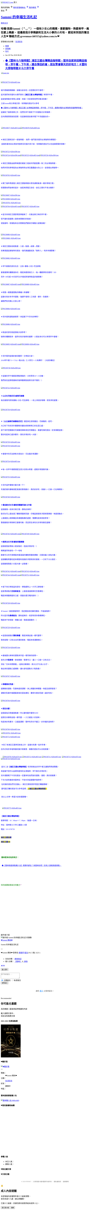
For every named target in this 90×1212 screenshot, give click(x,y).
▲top (3, 965)
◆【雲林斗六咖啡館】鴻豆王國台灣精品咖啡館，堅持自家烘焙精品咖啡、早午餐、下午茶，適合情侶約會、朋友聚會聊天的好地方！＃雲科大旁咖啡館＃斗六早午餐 (46, 64)
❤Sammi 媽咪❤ (7, 940)
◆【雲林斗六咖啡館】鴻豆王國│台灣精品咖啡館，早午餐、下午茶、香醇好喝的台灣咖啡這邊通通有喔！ (42, 108)
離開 (12, 1207)
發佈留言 (4, 983)
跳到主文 (4, 23)
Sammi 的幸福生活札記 (19, 17)
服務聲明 (66, 1181)
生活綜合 (18, 42)
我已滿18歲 (5, 1207)
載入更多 (4, 969)
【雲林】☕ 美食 (21, 961)
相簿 (7, 46)
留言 (26, 953)
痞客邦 (21, 953)
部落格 (8, 49)
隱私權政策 (57, 1181)
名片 (7, 51)
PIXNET (28, 1181)
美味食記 (18, 959)
